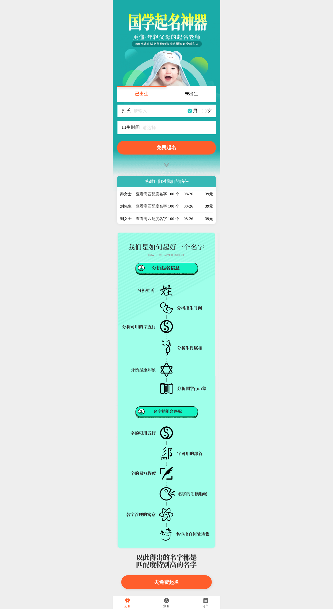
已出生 (141, 93)
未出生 (191, 93)
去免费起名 (166, 582)
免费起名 (166, 147)
